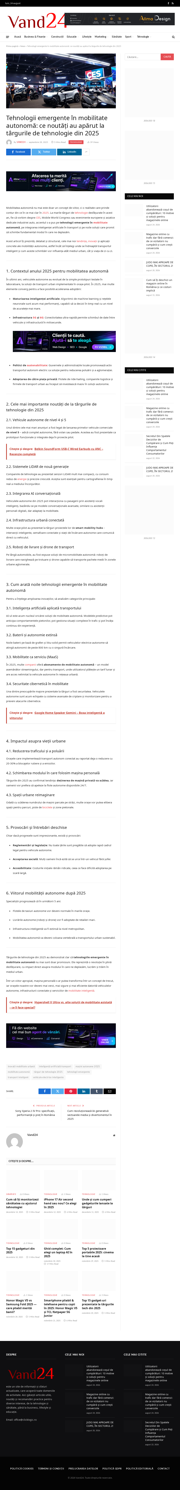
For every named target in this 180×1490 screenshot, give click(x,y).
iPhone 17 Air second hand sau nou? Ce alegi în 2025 (60, 1203)
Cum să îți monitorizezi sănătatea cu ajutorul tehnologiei (22, 1203)
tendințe (82, 241)
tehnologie (81, 212)
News (22, 46)
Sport (128, 37)
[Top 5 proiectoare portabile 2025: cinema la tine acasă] (99, 1229)
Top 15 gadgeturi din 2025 (20, 1250)
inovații (92, 241)
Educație (71, 37)
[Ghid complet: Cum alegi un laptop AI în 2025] (61, 1229)
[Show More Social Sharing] (86, 152)
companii (30, 664)
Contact (164, 1469)
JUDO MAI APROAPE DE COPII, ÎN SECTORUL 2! (159, 264)
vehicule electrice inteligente (48, 1077)
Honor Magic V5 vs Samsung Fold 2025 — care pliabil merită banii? (21, 1306)
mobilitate (100, 222)
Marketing (100, 37)
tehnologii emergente (78, 1072)
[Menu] (7, 36)
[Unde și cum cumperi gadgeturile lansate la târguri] (99, 1180)
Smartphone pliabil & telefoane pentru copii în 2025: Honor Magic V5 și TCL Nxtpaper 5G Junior (60, 1308)
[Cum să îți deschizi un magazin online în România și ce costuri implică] (134, 284)
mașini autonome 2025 (88, 1066)
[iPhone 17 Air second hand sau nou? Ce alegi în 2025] (61, 1180)
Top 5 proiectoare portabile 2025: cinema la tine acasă (98, 1252)
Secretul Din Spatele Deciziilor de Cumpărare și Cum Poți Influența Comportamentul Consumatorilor (159, 444)
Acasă (17, 37)
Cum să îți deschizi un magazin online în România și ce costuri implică (159, 285)
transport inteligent (18, 1077)
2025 (45, 212)
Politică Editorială (139, 1469)
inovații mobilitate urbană (21, 1066)
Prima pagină (12, 46)
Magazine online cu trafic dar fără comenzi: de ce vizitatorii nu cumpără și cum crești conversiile (160, 241)
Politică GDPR (112, 1469)
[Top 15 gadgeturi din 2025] (23, 1229)
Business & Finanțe (34, 37)
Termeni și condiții (51, 1469)
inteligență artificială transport (55, 1066)
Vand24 (21, 142)
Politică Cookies (22, 1469)
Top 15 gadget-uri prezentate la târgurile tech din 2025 (98, 1304)
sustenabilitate (37, 365)
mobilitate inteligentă (81, 990)
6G (41, 317)
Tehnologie (143, 37)
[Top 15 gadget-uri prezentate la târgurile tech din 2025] (99, 1281)
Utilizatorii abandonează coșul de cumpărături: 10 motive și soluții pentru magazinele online (160, 213)
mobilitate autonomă (19, 1072)
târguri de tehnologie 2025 (48, 1072)
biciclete (47, 807)
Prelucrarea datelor (83, 1469)
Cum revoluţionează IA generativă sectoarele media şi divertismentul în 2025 (89, 1114)
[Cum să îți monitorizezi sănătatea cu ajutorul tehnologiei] (23, 1180)
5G (34, 317)
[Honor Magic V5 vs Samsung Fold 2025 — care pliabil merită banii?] (23, 1281)
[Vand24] (38, 19)
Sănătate (117, 37)
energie (22, 479)
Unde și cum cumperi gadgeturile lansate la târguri (97, 1203)
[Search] (173, 37)
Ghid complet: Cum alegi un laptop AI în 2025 (58, 1252)
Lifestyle (87, 37)
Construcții (57, 37)
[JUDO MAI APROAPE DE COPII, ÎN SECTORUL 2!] (134, 266)
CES (38, 217)
